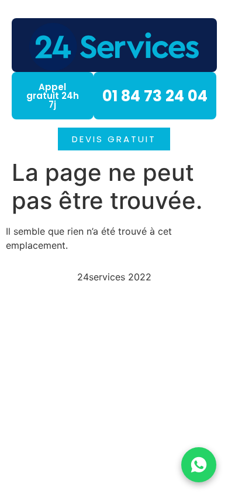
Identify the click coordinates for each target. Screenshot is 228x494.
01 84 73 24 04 (155, 96)
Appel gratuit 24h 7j (52, 96)
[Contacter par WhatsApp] (198, 464)
